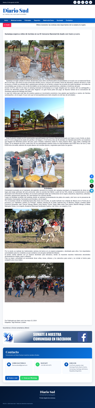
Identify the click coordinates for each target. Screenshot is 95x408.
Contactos (69, 20)
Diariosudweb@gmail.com (19, 365)
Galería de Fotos (48, 20)
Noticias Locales (16, 20)
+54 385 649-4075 (46, 365)
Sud (16, 10)
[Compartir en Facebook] (92, 176)
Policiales (28, 20)
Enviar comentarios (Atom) (20, 328)
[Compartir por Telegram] (92, 191)
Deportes (37, 20)
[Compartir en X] (92, 186)
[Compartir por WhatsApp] (92, 181)
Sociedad (60, 20)
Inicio (6, 20)
